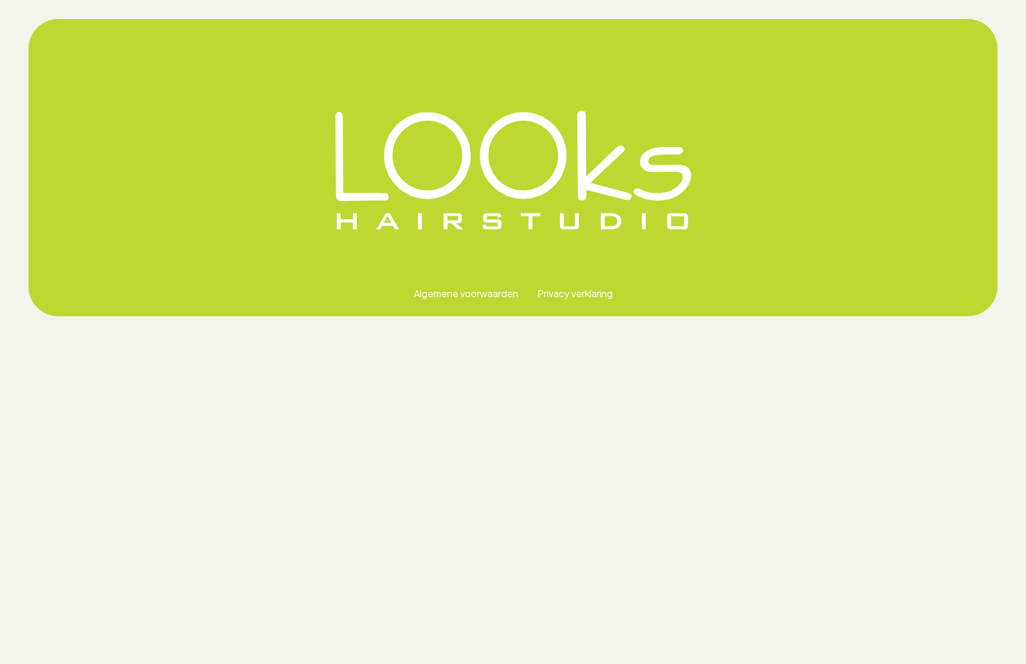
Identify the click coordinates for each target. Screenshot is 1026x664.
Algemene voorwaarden (466, 293)
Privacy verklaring (575, 293)
